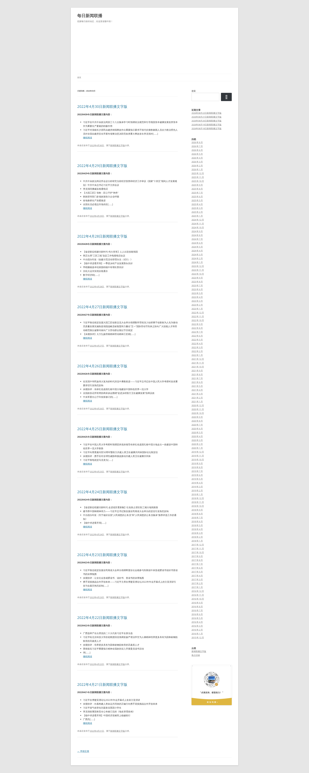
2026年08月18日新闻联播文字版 (206, 128)
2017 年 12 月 (198, 544)
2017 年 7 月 (197, 564)
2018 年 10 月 (198, 505)
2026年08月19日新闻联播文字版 (206, 124)
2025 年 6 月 (197, 196)
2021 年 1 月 (197, 401)
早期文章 (83, 751)
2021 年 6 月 (197, 382)
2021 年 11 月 (198, 362)
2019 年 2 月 (197, 490)
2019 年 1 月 (197, 494)
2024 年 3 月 (197, 254)
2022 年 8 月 (197, 328)
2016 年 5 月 (197, 618)
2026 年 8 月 (197, 142)
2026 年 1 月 (197, 169)
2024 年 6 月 (197, 242)
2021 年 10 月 (198, 366)
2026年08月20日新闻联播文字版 (206, 120)
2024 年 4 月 (197, 250)
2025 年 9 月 (197, 184)
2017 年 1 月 (197, 587)
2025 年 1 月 (197, 215)
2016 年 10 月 (198, 598)
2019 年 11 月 (198, 455)
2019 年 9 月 (197, 463)
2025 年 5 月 (197, 200)
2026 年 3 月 (197, 161)
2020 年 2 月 (197, 444)
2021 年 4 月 (197, 389)
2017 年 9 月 (197, 556)
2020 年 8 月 (197, 420)
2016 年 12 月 (198, 591)
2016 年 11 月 (198, 594)
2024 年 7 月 (197, 239)
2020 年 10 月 (198, 413)
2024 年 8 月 (197, 235)
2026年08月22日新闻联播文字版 (206, 113)
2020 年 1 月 (197, 447)
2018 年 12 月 (198, 498)
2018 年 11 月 (198, 502)
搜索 (194, 90)
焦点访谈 (196, 655)
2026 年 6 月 (197, 150)
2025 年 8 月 (197, 188)
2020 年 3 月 (197, 440)
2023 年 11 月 (198, 270)
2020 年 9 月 (197, 417)
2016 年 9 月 (197, 602)
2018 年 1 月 (197, 540)
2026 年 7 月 (197, 146)
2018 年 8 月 (197, 513)
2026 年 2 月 (197, 165)
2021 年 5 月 (197, 386)
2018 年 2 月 (197, 536)
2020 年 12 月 (198, 405)
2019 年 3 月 (197, 486)
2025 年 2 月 (197, 211)
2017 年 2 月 (197, 583)
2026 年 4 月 (197, 157)
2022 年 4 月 (197, 343)
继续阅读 (87, 137)
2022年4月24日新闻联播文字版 (102, 491)
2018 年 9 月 (197, 509)
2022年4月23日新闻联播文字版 (102, 554)
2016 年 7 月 (197, 610)
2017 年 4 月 (197, 575)
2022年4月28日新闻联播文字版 (102, 236)
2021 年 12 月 (198, 358)
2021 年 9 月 (197, 370)
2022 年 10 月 (198, 320)
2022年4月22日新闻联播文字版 (102, 617)
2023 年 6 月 (197, 289)
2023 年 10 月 (198, 273)
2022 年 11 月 (198, 316)
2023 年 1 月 (197, 308)
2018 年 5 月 (197, 525)
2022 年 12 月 (198, 312)
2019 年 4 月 (197, 482)
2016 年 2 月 (197, 629)
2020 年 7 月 (197, 424)
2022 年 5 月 (197, 339)
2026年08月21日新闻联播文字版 (206, 116)
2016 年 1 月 (197, 633)
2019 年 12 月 (198, 451)
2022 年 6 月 (197, 335)
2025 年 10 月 (198, 181)
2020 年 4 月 (197, 436)
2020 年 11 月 (198, 409)
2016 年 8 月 (197, 606)
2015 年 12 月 (198, 637)
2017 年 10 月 (198, 552)
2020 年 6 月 (197, 428)
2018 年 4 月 (197, 529)
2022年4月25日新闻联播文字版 (102, 428)
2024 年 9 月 (197, 231)
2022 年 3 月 (197, 347)
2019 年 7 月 (197, 471)
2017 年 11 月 (198, 548)
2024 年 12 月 (198, 219)
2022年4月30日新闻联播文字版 (102, 106)
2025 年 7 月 (197, 192)
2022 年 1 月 (197, 355)
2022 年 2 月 (197, 351)
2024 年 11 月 (198, 223)
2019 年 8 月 (197, 467)
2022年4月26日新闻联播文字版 (102, 365)
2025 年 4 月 (197, 204)
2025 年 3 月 (197, 208)
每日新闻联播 (89, 15)
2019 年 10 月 (198, 459)
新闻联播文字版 (117, 145)
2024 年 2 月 (197, 258)
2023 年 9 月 (197, 277)
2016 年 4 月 (197, 622)
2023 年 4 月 (197, 297)
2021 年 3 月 (197, 393)
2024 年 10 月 (198, 227)
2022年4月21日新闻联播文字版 (102, 684)
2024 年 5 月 (197, 246)
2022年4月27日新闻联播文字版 (102, 306)
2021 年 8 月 (197, 374)
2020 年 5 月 (197, 432)
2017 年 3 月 (197, 579)
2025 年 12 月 (198, 173)
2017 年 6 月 (197, 567)
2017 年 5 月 (197, 571)
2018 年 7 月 (197, 517)
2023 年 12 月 (198, 266)
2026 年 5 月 (197, 153)
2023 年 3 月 (197, 300)
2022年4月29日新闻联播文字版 (102, 165)
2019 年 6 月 (197, 475)
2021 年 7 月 (197, 378)
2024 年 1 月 (197, 262)
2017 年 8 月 (197, 560)
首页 (79, 77)
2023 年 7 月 (197, 285)
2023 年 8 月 (197, 281)
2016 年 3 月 (197, 625)
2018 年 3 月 (197, 533)
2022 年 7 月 (197, 331)
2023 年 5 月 (197, 293)
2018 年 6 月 (197, 521)
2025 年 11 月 (198, 177)
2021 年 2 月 (197, 397)
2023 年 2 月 (197, 304)
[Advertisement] (154, 49)
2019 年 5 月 (197, 478)
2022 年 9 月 (197, 324)
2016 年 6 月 (197, 614)
